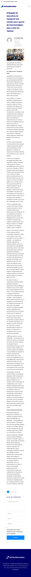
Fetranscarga (19, 38)
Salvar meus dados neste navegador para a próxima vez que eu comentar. (15, 531)
